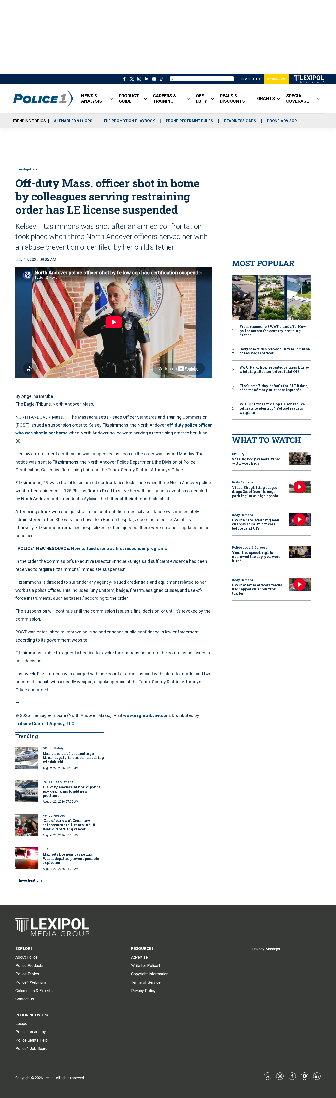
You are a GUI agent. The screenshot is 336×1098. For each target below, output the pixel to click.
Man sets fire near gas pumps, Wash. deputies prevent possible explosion (71, 858)
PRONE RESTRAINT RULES (189, 121)
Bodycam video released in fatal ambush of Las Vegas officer (274, 351)
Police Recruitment (58, 782)
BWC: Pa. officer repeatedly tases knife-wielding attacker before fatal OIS (274, 370)
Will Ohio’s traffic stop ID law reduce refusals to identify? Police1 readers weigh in (272, 408)
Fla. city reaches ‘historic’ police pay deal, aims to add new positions (71, 791)
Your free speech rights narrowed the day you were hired (256, 556)
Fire (46, 849)
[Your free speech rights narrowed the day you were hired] (300, 552)
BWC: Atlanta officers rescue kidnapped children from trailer (257, 589)
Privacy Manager (266, 949)
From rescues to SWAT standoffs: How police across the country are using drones (272, 331)
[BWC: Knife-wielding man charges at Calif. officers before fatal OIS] (300, 519)
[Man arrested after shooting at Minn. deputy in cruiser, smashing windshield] (26, 758)
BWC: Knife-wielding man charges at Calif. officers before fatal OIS (255, 524)
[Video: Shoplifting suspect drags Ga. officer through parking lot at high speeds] (300, 487)
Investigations (26, 169)
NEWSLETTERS (251, 79)
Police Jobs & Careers (249, 547)
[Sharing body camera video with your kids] (300, 458)
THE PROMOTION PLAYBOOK (129, 121)
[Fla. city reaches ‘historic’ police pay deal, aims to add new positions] (26, 791)
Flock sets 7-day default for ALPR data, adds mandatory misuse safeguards (273, 388)
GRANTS (266, 98)
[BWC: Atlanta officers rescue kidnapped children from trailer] (300, 584)
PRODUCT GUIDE (129, 98)
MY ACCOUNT (276, 79)
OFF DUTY (201, 98)
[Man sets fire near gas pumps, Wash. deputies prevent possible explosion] (26, 858)
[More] (111, 98)
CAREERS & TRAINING (164, 98)
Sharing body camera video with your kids (256, 461)
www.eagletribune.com (146, 715)
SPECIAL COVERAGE (297, 98)
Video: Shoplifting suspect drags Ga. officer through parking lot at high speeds (255, 491)
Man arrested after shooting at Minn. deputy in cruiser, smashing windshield (73, 757)
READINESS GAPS (240, 121)
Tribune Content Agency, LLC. (45, 723)
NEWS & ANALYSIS (91, 98)
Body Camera (242, 482)
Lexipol (49, 1078)
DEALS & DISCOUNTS (232, 98)
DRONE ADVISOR (282, 121)
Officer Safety (53, 748)
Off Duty (238, 454)
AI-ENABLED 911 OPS (73, 121)
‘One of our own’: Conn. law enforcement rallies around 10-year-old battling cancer (70, 824)
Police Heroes (54, 815)
